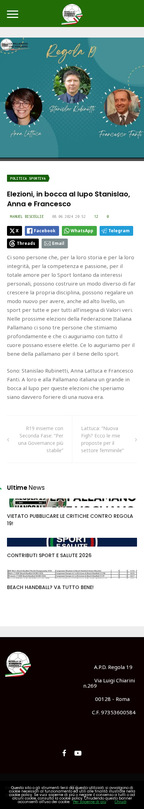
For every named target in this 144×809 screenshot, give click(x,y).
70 (18, 510)
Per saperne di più (89, 801)
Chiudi (121, 801)
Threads (26, 243)
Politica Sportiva (28, 178)
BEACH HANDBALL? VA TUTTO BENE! (50, 587)
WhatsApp (82, 231)
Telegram (119, 231)
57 (18, 581)
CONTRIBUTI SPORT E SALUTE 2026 (49, 555)
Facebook (45, 231)
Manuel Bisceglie (27, 216)
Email (58, 243)
